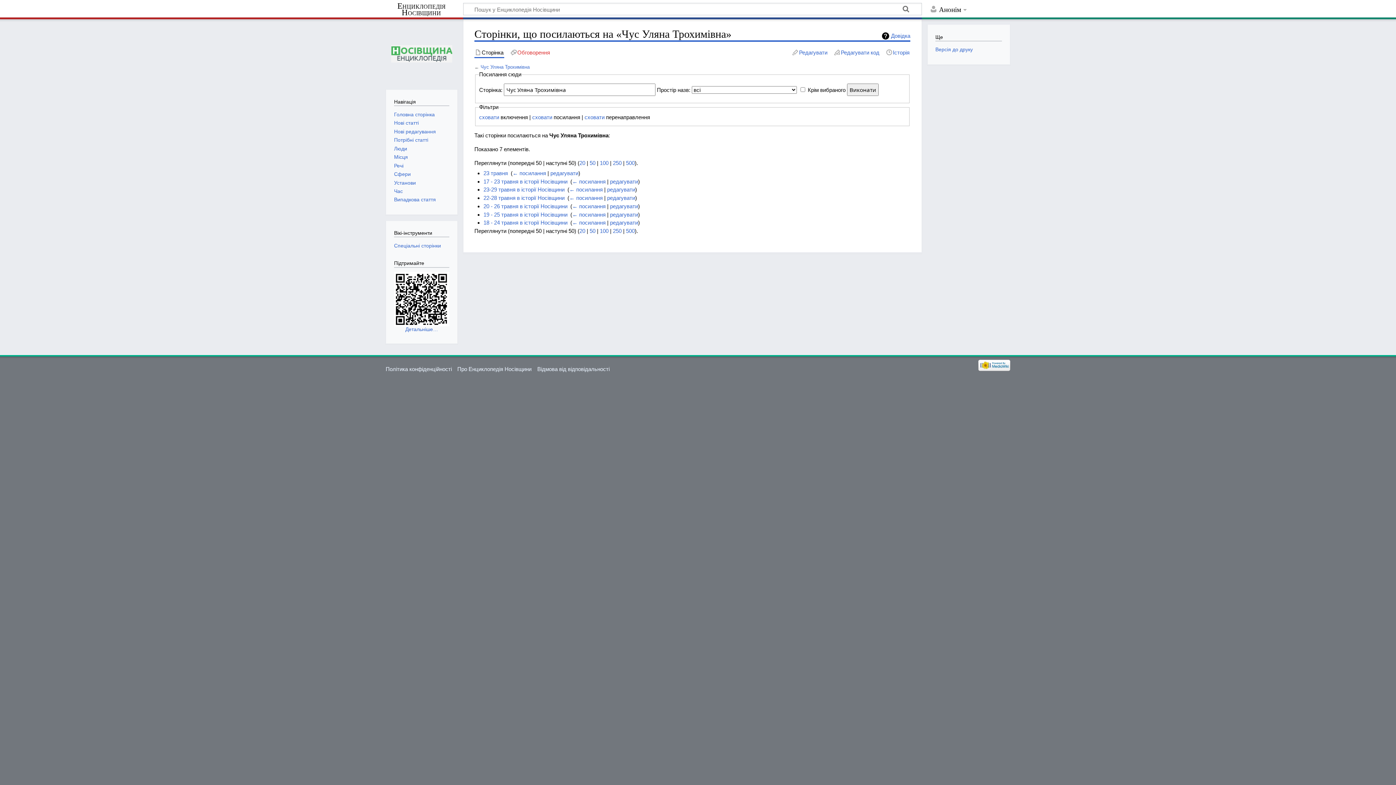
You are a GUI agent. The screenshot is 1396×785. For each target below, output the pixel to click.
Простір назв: (673, 90)
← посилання (529, 173)
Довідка (900, 36)
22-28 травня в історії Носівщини (524, 198)
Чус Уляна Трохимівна (505, 67)
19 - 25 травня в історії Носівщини (525, 215)
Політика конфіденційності (419, 369)
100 (604, 163)
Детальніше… (421, 329)
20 (582, 163)
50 (592, 163)
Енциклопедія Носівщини (421, 9)
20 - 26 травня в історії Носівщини (525, 206)
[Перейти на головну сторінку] (421, 53)
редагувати (564, 173)
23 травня (496, 173)
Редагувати (813, 52)
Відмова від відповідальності (573, 369)
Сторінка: (490, 90)
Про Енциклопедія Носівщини (494, 369)
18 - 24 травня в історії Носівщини (525, 223)
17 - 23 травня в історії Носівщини (525, 181)
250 (617, 163)
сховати (489, 117)
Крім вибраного (827, 90)
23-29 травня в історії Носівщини (524, 189)
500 (630, 163)
